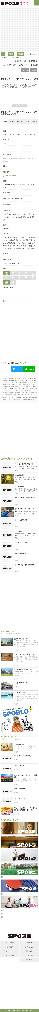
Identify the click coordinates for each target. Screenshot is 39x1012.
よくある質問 (10, 955)
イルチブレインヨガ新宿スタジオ (24, 654)
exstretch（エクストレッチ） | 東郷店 (25, 776)
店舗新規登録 (29, 943)
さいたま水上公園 (20, 692)
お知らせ (19, 121)
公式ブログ (29, 959)
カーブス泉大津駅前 (21, 520)
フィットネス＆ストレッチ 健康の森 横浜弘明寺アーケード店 (25, 809)
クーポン (34, 121)
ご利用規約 (18, 390)
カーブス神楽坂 (19, 765)
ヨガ (4, 143)
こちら (10, 399)
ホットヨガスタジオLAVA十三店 (25, 497)
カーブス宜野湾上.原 (20, 683)
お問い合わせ (29, 947)
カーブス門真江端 (20, 553)
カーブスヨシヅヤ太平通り (22, 756)
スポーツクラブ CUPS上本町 (24, 464)
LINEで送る (30, 369)
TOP (3, 54)
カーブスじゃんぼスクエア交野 (24, 565)
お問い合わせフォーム (10, 394)
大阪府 (11, 54)
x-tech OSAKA (19, 475)
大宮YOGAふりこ (19, 744)
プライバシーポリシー (9, 951)
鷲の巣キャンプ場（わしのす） (24, 669)
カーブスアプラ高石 (21, 542)
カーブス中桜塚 (20, 486)
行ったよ (33, 70)
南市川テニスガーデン (21, 639)
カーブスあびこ (20, 531)
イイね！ (25, 70)
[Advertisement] (19, 28)
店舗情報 (4, 121)
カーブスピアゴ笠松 (20, 798)
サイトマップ (29, 955)
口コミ (12, 121)
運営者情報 (29, 951)
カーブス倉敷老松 (20, 788)
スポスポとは (10, 943)
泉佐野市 (20, 54)
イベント (26, 121)
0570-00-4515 (10, 176)
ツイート (18, 369)
